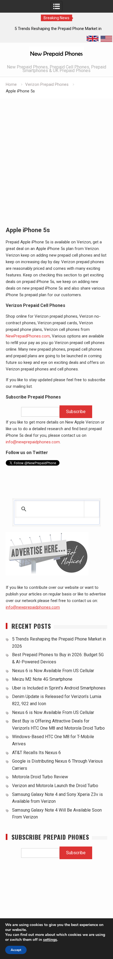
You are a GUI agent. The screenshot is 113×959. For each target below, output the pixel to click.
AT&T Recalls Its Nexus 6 (36, 752)
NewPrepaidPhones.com (28, 336)
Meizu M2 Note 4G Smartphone (42, 679)
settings (50, 939)
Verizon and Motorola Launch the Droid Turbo (55, 785)
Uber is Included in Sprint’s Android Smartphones (59, 688)
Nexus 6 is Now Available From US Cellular (53, 670)
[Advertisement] (56, 158)
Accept (16, 950)
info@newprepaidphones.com (33, 441)
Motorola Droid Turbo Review (40, 776)
